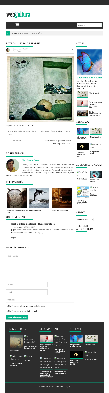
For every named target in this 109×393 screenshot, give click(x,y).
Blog (23, 160)
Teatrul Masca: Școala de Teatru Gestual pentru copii (58, 142)
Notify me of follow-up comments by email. (27, 306)
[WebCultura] (10, 24)
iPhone (67, 131)
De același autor (33, 160)
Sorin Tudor (17, 51)
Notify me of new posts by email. (22, 311)
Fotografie (36, 33)
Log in (67, 386)
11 (30, 125)
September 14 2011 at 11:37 (24, 227)
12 (33, 125)
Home (14, 33)
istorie (9, 134)
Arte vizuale (25, 33)
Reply (13, 237)
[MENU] (17, 25)
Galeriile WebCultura (27, 131)
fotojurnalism (57, 131)
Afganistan (45, 131)
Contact (59, 386)
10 (28, 125)
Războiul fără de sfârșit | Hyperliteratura (33, 223)
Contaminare (15, 140)
